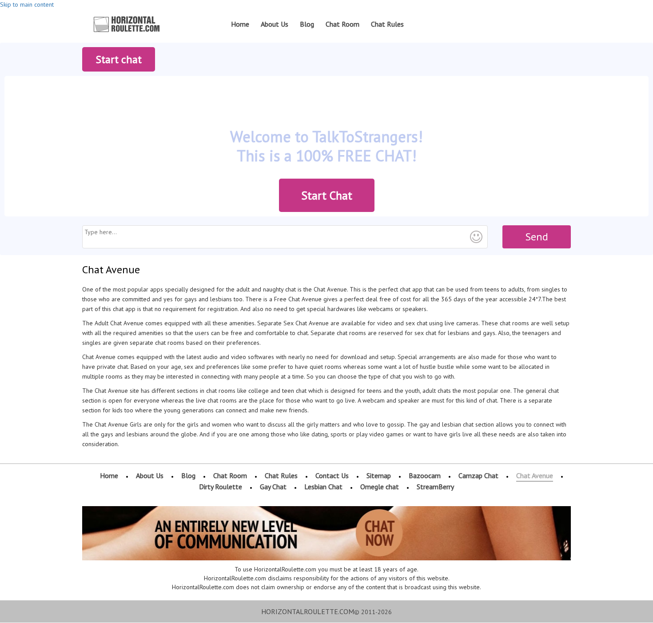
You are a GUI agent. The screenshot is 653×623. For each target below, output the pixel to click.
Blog (307, 24)
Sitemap (378, 475)
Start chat (119, 59)
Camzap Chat (478, 475)
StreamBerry (435, 486)
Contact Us (332, 475)
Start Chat (326, 195)
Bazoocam (425, 475)
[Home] (126, 24)
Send (536, 237)
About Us (274, 24)
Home (240, 24)
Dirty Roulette (220, 486)
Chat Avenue (534, 475)
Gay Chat (273, 486)
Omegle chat (379, 486)
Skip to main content (27, 4)
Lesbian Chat (323, 486)
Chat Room (342, 24)
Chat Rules (387, 24)
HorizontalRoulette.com (307, 611)
